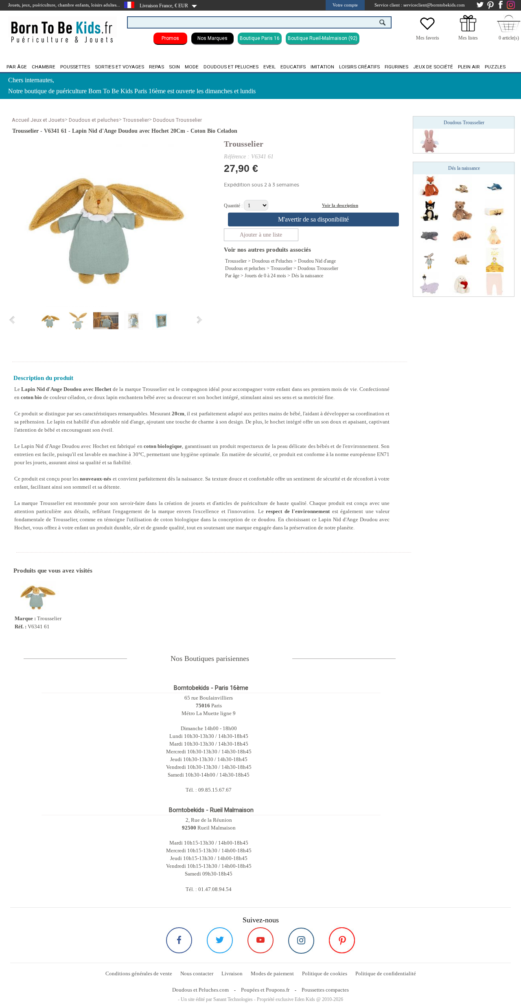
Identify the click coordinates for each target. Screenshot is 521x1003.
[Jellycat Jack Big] (429, 210)
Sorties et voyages (119, 67)
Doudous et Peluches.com (200, 990)
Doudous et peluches (231, 67)
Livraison (232, 973)
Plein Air (469, 67)
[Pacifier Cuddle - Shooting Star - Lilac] (429, 284)
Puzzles (495, 67)
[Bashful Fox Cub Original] (429, 186)
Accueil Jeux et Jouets (38, 120)
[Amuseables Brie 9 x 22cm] (494, 210)
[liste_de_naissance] (468, 30)
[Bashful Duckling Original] (494, 235)
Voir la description (340, 205)
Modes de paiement (272, 973)
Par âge (17, 67)
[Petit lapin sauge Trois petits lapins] (429, 259)
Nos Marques (212, 38)
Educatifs (293, 67)
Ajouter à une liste (261, 235)
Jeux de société (433, 67)
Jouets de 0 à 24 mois (265, 276)
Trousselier (136, 120)
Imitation (322, 67)
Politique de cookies (324, 973)
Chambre (43, 67)
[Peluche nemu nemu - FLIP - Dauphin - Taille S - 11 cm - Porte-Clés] (494, 186)
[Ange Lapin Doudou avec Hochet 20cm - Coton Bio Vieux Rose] (429, 140)
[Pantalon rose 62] (494, 284)
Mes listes (468, 38)
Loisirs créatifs (359, 67)
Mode (192, 67)
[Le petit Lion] (494, 259)
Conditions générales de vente (138, 973)
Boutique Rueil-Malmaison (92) (322, 38)
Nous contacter (196, 973)
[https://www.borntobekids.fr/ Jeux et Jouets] (62, 27)
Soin (174, 67)
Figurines (396, 67)
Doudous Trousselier (177, 120)
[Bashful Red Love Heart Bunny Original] (462, 284)
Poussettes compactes (325, 990)
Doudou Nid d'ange (317, 261)
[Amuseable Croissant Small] (462, 235)
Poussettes (75, 67)
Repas (156, 67)
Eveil (269, 67)
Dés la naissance (307, 276)
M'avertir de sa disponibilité (313, 219)
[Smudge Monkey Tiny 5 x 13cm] (462, 186)
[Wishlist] (427, 30)
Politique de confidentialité (385, 973)
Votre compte (345, 4)
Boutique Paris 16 (260, 38)
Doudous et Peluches (272, 261)
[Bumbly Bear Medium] (462, 210)
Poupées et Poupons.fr (265, 990)
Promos (170, 38)
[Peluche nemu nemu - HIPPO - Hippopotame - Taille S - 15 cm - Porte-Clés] (429, 235)
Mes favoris (427, 38)
